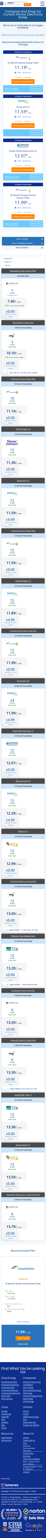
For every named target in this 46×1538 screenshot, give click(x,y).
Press (25, 1443)
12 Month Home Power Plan (23, 531)
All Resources (6, 1440)
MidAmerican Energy (31, 1417)
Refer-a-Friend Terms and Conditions (31, 1463)
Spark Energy (28, 1399)
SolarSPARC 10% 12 (23, 1095)
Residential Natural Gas (10, 1385)
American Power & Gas (32, 1382)
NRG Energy (27, 1393)
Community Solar (8, 1387)
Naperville (5, 1417)
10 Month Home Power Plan (23, 379)
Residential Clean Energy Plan (23, 271)
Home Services (7, 1399)
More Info (36, 88)
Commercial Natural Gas (10, 1393)
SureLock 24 (23, 680)
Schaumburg (6, 1414)
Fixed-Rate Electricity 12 (23, 731)
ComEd (26, 1414)
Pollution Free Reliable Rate (23, 936)
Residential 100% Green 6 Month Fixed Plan (23, 1195)
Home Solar (5, 1396)
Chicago (4, 1411)
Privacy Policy (28, 1453)
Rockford (4, 1422)
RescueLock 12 (23, 781)
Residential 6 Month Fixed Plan (23, 990)
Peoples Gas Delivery (31, 1425)
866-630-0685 (11, 88)
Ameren (26, 1411)
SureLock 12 (23, 480)
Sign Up (22, 1338)
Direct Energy (28, 1387)
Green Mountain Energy (32, 1390)
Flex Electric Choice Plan (23, 322)
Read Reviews (6, 1438)
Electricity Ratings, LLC (27, 1502)
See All (3, 1428)
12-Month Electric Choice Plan (23, 881)
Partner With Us (29, 1440)
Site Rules (26, 1456)
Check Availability (23, 81)
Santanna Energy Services (33, 1396)
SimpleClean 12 (23, 580)
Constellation (28, 1385)
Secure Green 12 (23, 1145)
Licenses (26, 1472)
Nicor (25, 1419)
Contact (26, 1438)
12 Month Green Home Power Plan (23, 631)
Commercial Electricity (9, 1390)
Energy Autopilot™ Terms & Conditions (32, 1468)
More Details (23, 1344)
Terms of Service (23, 1322)
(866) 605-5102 (12, 176)
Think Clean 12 (23, 429)
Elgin (3, 1425)
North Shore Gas (29, 1422)
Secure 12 (23, 831)
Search (27, 5)
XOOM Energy (28, 1401)
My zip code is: (21, 2)
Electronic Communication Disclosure (29, 1448)
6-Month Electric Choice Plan (23, 1040)
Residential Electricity (9, 1382)
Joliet (3, 1419)
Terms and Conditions (31, 1459)
